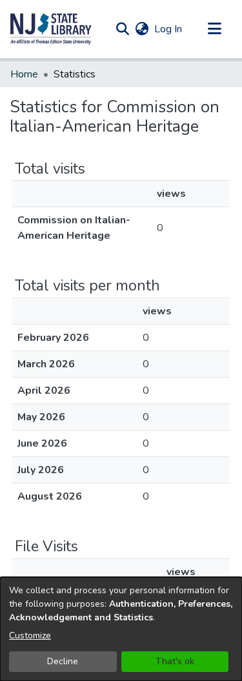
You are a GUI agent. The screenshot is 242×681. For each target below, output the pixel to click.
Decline (62, 661)
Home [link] (24, 74)
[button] (51, 29)
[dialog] (121, 629)
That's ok (175, 661)
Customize (30, 635)
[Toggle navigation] (214, 29)
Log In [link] (168, 29)
